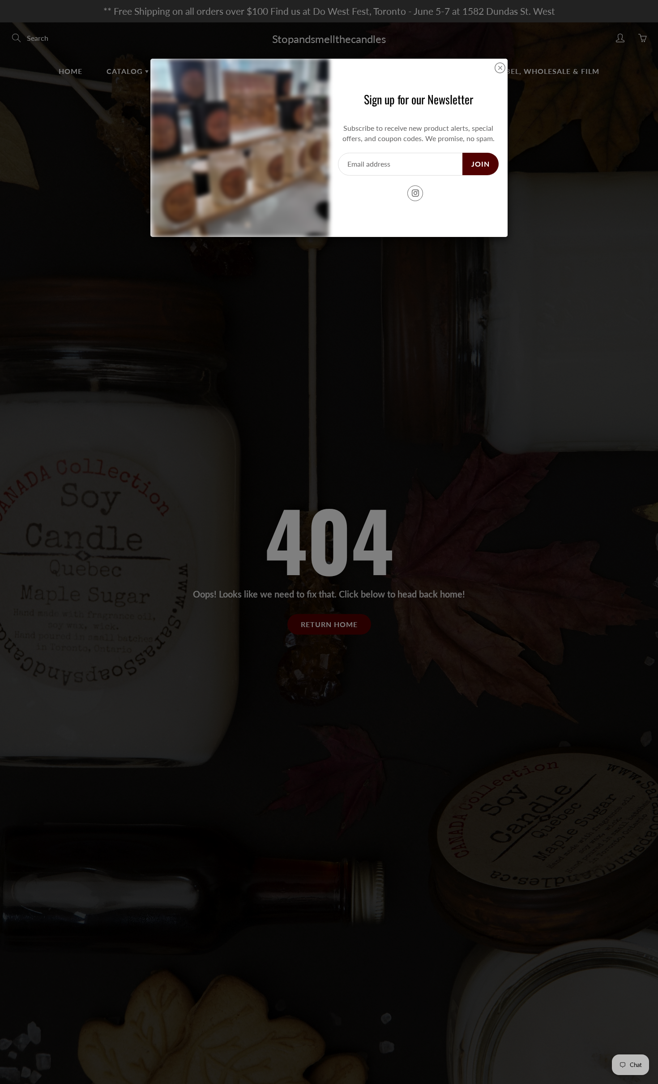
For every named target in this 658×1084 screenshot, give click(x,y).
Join (480, 163)
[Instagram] (415, 193)
